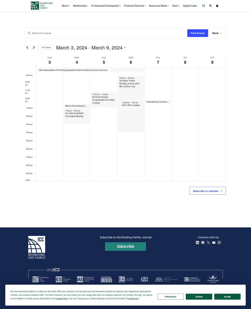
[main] (125, 119)
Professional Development (105, 5)
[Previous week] (27, 47)
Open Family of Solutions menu (203, 5)
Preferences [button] (133, 298)
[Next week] (34, 47)
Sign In (217, 5)
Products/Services (134, 5)
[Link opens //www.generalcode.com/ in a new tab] (106, 279)
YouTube (214, 243)
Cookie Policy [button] (61, 298)
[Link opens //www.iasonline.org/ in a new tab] (85, 279)
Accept (227, 297)
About (65, 5)
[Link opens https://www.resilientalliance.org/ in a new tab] (166, 279)
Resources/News (158, 5)
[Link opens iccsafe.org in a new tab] (40, 279)
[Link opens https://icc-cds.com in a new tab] (192, 279)
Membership (79, 5)
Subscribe (125, 246)
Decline (199, 297)
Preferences (170, 297)
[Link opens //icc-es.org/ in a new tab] (63, 279)
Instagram (219, 243)
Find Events (198, 33)
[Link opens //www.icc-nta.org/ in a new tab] (144, 279)
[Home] (44, 5)
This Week (46, 47)
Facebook (203, 243)
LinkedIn (197, 243)
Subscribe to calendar (206, 191)
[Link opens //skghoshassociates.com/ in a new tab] (126, 279)
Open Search (210, 5)
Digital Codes (190, 5)
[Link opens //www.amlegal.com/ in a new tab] (213, 279)
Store (175, 5)
